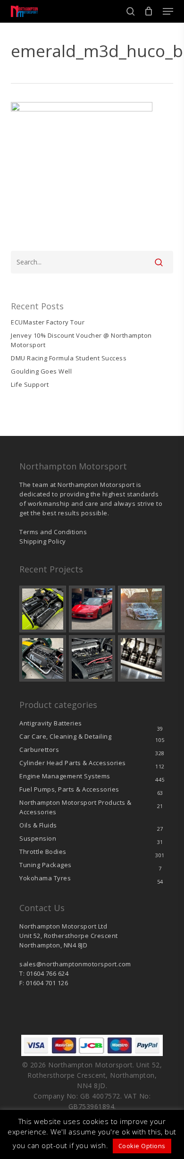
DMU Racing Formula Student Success (68, 358)
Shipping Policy (42, 541)
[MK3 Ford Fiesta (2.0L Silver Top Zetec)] (92, 658)
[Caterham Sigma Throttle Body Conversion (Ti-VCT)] (42, 658)
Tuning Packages (45, 865)
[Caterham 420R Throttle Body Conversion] (42, 609)
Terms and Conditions (53, 532)
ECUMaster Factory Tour (47, 322)
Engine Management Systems (64, 776)
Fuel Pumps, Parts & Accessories (69, 789)
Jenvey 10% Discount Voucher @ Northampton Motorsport (81, 340)
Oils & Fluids (38, 825)
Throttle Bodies (43, 851)
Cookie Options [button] (142, 1146)
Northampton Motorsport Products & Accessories (75, 807)
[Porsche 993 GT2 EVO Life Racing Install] (141, 609)
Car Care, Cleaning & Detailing (65, 736)
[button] (168, 11)
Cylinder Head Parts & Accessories (72, 762)
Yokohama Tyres (45, 878)
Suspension (37, 838)
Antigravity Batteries (50, 723)
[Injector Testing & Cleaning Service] (141, 658)
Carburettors (39, 749)
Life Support (30, 384)
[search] (131, 11)
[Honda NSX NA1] (92, 609)
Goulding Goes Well (41, 371)
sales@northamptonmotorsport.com (75, 964)
